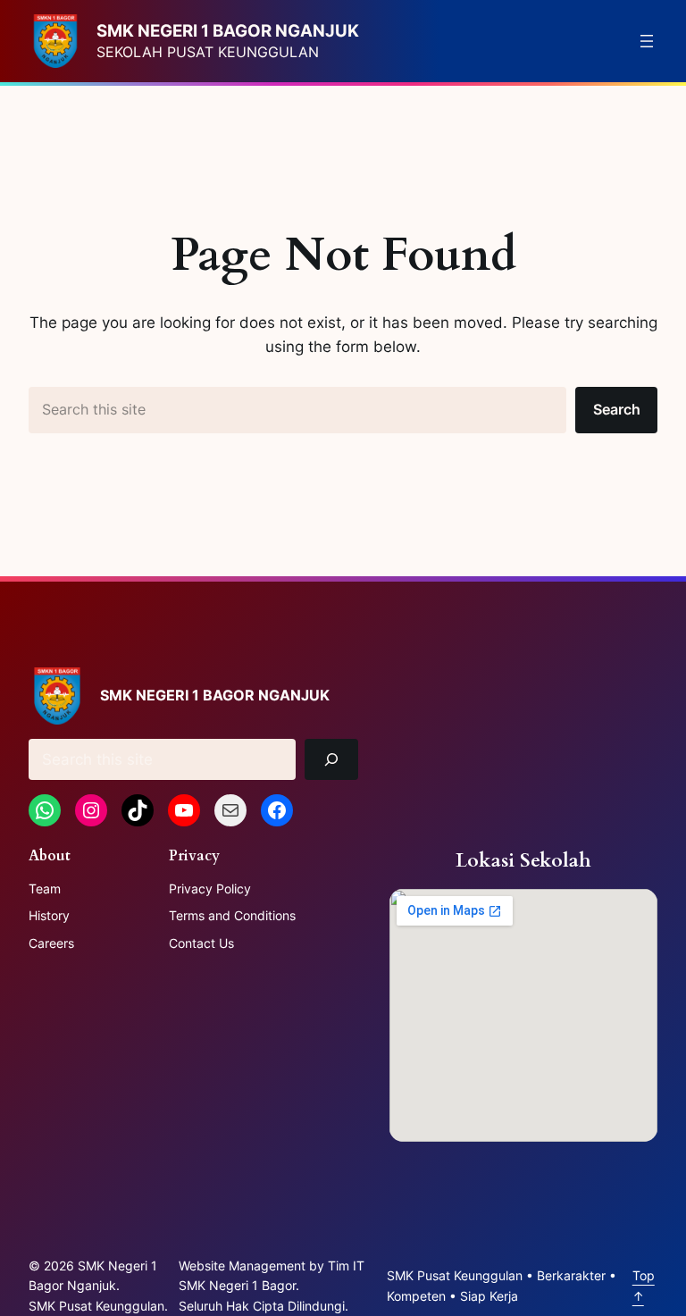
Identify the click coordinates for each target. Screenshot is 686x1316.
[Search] (331, 760)
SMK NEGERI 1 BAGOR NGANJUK (227, 31)
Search (616, 409)
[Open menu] (646, 41)
